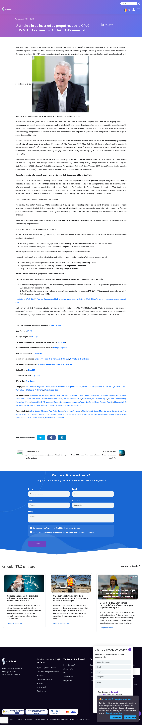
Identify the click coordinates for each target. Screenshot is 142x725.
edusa (60, 399)
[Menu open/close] (138, 10)
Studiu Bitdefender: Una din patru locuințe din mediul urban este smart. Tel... (94, 456)
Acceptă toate (115, 717)
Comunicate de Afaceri (99, 395)
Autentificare (68, 677)
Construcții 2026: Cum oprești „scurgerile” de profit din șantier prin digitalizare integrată (116, 605)
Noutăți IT (30, 19)
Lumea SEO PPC (38, 402)
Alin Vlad (48, 411)
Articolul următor (109, 452)
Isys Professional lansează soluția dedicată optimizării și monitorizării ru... (45, 456)
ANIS (47, 395)
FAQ (64, 673)
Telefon (31, 500)
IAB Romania (97, 399)
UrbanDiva (59, 418)
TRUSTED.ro (29, 390)
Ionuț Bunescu (70, 414)
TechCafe (53, 405)
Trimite (37, 544)
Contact (93, 680)
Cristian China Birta (118, 411)
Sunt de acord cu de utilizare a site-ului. (110, 693)
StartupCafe (35, 405)
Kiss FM (31, 370)
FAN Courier (55, 326)
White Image (49, 390)
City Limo (35, 375)
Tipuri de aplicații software (46, 668)
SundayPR (45, 405)
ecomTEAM (57, 364)
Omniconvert (121, 387)
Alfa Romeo (31, 381)
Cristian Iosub (21, 414)
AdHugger (34, 395)
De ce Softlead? (69, 665)
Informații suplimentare (113, 713)
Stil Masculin (50, 418)
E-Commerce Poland (49, 399)
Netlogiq (111, 387)
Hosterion (38, 353)
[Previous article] (20, 456)
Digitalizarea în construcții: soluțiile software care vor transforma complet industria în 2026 (22, 598)
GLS (67, 359)
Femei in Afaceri (69, 399)
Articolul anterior (32, 452)
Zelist (57, 390)
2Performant (31, 387)
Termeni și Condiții (41, 719)
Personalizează (130, 717)
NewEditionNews (92, 402)
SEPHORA (20, 390)
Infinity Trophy (102, 387)
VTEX (29, 331)
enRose (78, 387)
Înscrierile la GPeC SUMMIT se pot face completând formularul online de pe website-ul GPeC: (53, 299)
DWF (63, 359)
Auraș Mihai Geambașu (72, 411)
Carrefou (61, 342)
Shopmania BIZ (120, 402)
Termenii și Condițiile (54, 528)
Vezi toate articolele (129, 566)
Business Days (77, 395)
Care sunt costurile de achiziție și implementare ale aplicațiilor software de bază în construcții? (70, 598)
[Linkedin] (139, 719)
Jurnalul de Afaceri (23, 402)
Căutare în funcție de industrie (48, 672)
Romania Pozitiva (106, 402)
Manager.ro (66, 402)
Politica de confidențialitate (58, 719)
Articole (40, 683)
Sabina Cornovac (37, 418)
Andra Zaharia (57, 411)
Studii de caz (41, 691)
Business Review (44, 364)
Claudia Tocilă (87, 411)
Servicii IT (40, 675)
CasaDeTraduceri (58, 387)
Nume (30, 489)
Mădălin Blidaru (114, 414)
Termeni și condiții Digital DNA (80, 719)
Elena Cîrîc (41, 414)
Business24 (66, 395)
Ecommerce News (32, 399)
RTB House (84, 359)
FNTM (78, 399)
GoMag (93, 387)
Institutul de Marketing (117, 399)
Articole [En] (41, 687)
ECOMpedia (70, 387)
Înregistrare (67, 680)
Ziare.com (61, 405)
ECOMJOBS (20, 399)
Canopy (47, 387)
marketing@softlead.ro (11, 674)
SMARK (26, 405)
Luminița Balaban (83, 414)
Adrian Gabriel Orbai (37, 411)
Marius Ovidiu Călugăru (99, 414)
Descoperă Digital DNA (45, 679)
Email (74, 489)
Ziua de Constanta (73, 405)
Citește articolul (13, 623)
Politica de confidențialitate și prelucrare (63, 532)
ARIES (52, 395)
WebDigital (39, 390)
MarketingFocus (78, 402)
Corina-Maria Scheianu (102, 411)
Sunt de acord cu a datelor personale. (64, 532)
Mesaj (30, 512)
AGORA (41, 395)
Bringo (37, 359)
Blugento (40, 387)
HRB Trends (87, 399)
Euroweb (85, 387)
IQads (104, 399)
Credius (44, 359)
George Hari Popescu (55, 414)
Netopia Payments (60, 348)
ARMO (58, 395)
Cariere (86, 395)
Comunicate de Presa (117, 395)
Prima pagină (19, 19)
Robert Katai (25, 418)
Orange (34, 337)
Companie (76, 500)
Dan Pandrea (32, 414)
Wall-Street (68, 364)
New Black (74, 359)
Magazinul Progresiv (53, 402)
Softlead (19, 405)
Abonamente (68, 669)
